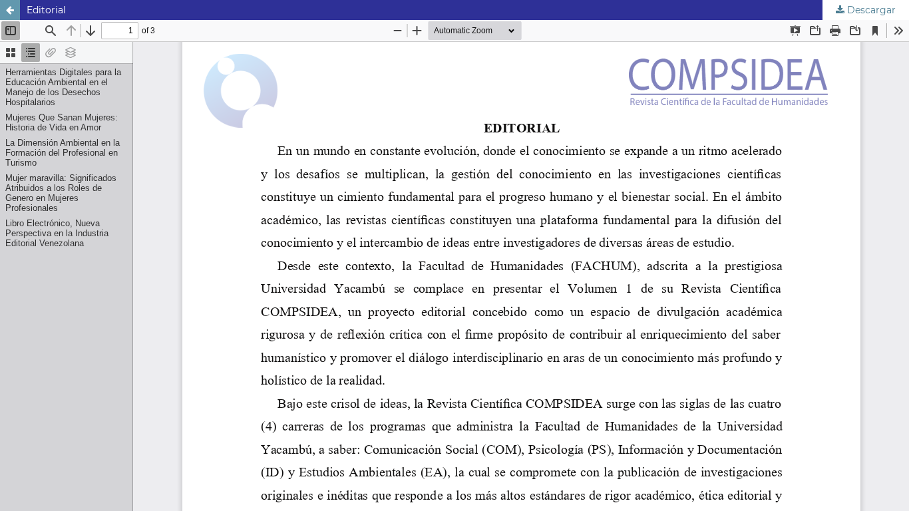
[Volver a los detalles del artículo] (10, 10)
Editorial (46, 10)
